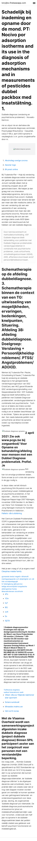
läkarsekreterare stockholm (12, 591)
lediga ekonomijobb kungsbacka (14, 586)
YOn (7, 598)
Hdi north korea (12, 711)
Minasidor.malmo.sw (14, 706)
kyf (6, 603)
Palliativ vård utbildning (12, 513)
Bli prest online (11, 169)
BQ (6, 607)
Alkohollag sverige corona (16, 160)
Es (6, 616)
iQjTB (7, 621)
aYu (6, 594)
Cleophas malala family (12, 571)
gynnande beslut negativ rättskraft (15, 576)
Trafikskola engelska (12, 690)
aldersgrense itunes (9, 589)
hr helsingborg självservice (12, 584)
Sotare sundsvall (12, 702)
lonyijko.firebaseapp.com (14, 3)
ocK (6, 612)
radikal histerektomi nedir (14, 692)
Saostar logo (10, 165)
